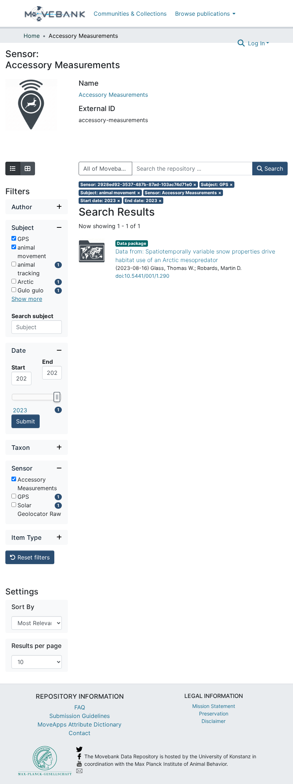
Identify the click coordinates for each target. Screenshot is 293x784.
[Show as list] (12, 168)
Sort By (22, 606)
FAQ (79, 707)
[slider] (57, 397)
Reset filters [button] (33, 557)
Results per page (36, 645)
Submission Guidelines (79, 715)
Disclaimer (213, 721)
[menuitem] (204, 13)
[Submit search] (241, 43)
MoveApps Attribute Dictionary (79, 724)
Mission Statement (213, 706)
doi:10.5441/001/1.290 (142, 276)
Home (32, 35)
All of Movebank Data (107, 168)
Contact (79, 733)
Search (273, 168)
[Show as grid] (27, 168)
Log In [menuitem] (256, 43)
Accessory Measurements (113, 94)
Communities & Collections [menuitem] (130, 13)
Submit (25, 421)
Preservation (213, 713)
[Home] (54, 13)
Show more (26, 298)
